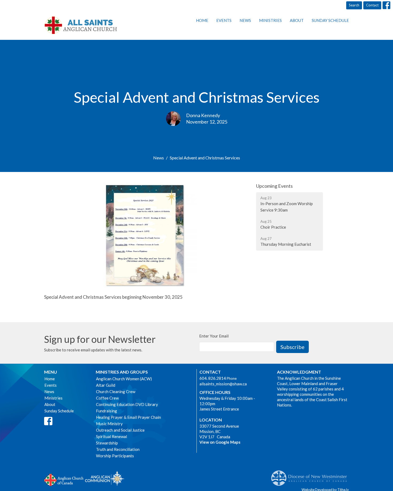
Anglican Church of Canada (64, 479)
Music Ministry (109, 423)
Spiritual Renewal (111, 436)
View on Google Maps (219, 442)
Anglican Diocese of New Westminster (311, 475)
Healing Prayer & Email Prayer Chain (128, 417)
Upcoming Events (274, 186)
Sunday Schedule (330, 20)
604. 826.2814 (212, 378)
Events (224, 20)
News (245, 20)
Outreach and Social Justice (120, 430)
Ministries (270, 20)
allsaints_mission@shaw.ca (223, 383)
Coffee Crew (107, 398)
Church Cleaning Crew (115, 391)
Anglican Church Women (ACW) (124, 378)
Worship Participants (115, 455)
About (297, 20)
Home (202, 20)
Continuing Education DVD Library (127, 404)
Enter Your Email (214, 335)
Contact (372, 5)
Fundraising (106, 410)
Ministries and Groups (122, 371)
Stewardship (107, 442)
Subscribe (292, 347)
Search (354, 5)
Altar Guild (105, 385)
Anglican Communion (105, 478)
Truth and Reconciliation (118, 449)
